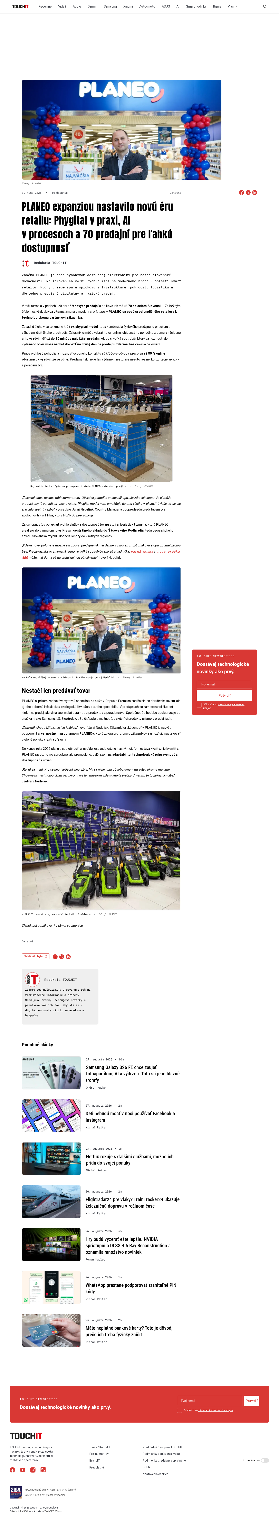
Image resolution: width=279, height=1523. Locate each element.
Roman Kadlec (95, 1259)
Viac (231, 6)
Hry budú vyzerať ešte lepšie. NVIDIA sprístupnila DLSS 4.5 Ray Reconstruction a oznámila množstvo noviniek (128, 1245)
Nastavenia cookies (156, 1474)
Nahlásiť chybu (34, 956)
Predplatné (96, 1467)
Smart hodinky (196, 6)
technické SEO (20, 1511)
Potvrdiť (225, 696)
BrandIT (94, 1460)
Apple (77, 6)
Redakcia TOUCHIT (50, 262)
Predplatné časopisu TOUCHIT (163, 1447)
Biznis (217, 6)
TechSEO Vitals (53, 1511)
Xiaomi (128, 6)
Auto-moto (147, 6)
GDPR (146, 1467)
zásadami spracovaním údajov (215, 1410)
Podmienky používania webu (161, 1453)
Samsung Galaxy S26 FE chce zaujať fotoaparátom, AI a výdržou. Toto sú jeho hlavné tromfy (133, 1074)
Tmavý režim (252, 1460)
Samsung (110, 6)
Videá (62, 6)
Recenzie (45, 6)
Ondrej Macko (96, 1087)
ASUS (166, 6)
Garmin (92, 6)
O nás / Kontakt (99, 1447)
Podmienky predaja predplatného (164, 1460)
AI (178, 6)
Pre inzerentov (99, 1453)
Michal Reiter (96, 1127)
